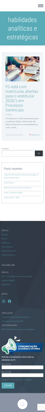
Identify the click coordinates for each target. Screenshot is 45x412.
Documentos (7, 246)
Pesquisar (5, 148)
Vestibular (6, 242)
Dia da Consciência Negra (13, 192)
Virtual (4, 238)
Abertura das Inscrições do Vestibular (17, 187)
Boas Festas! (9, 182)
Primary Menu (40, 5)
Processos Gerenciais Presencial (15, 317)
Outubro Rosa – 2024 (11, 197)
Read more (35, 135)
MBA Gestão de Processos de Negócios (18, 329)
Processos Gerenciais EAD (12, 321)
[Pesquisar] (39, 153)
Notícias (8, 114)
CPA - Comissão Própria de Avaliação (17, 276)
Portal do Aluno (8, 255)
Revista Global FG (9, 250)
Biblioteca (6, 284)
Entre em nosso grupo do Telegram (17, 379)
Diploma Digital (8, 280)
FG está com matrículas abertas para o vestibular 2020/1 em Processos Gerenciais (21, 98)
